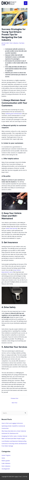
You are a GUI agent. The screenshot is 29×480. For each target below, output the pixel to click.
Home (3, 458)
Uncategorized (6, 469)
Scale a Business (6, 463)
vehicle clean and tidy (11, 228)
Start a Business (14, 43)
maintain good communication (13, 113)
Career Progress (6, 455)
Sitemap (25, 476)
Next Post (14, 402)
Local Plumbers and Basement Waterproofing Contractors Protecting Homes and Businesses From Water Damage (14, 443)
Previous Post (14, 398)
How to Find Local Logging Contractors (12, 423)
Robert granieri (6, 460)
